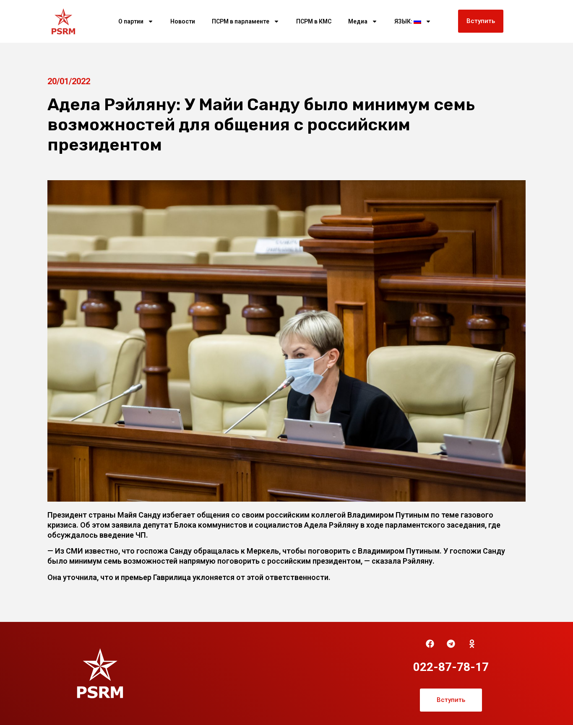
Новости (182, 21)
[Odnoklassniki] (472, 643)
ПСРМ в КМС (313, 21)
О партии (130, 21)
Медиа (357, 21)
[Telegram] (451, 643)
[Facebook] (430, 643)
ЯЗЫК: (404, 21)
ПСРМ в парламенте (240, 21)
